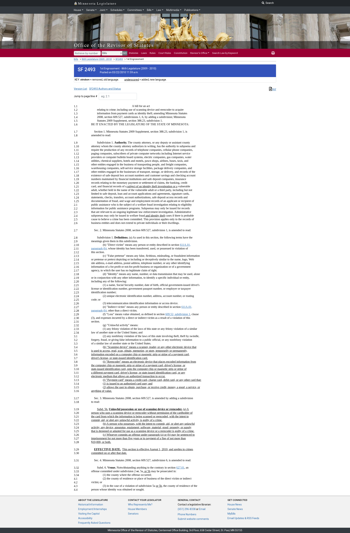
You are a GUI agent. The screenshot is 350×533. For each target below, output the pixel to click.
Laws (144, 52)
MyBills (232, 513)
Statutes (133, 52)
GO (125, 53)
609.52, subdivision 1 (177, 314)
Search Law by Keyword (225, 52)
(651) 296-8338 (187, 509)
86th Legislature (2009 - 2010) (97, 59)
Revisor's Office (198, 52)
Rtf (274, 89)
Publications (191, 10)
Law (158, 10)
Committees (134, 10)
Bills (149, 10)
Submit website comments (193, 518)
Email (202, 509)
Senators (133, 513)
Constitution (180, 52)
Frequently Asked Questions (94, 522)
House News (235, 504)
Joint (102, 10)
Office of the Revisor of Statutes (114, 44)
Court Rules (164, 52)
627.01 (180, 467)
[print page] (273, 53)
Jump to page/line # (85, 96)
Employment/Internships (92, 509)
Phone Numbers (187, 514)
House (77, 10)
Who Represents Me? (140, 504)
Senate (90, 10)
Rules (152, 52)
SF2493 (119, 59)
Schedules (116, 10)
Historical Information (90, 504)
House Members (137, 509)
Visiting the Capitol (89, 513)
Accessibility (85, 518)
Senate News (235, 509)
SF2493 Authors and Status (105, 88)
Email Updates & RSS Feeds (243, 518)
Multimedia (172, 10)
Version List (80, 88)
